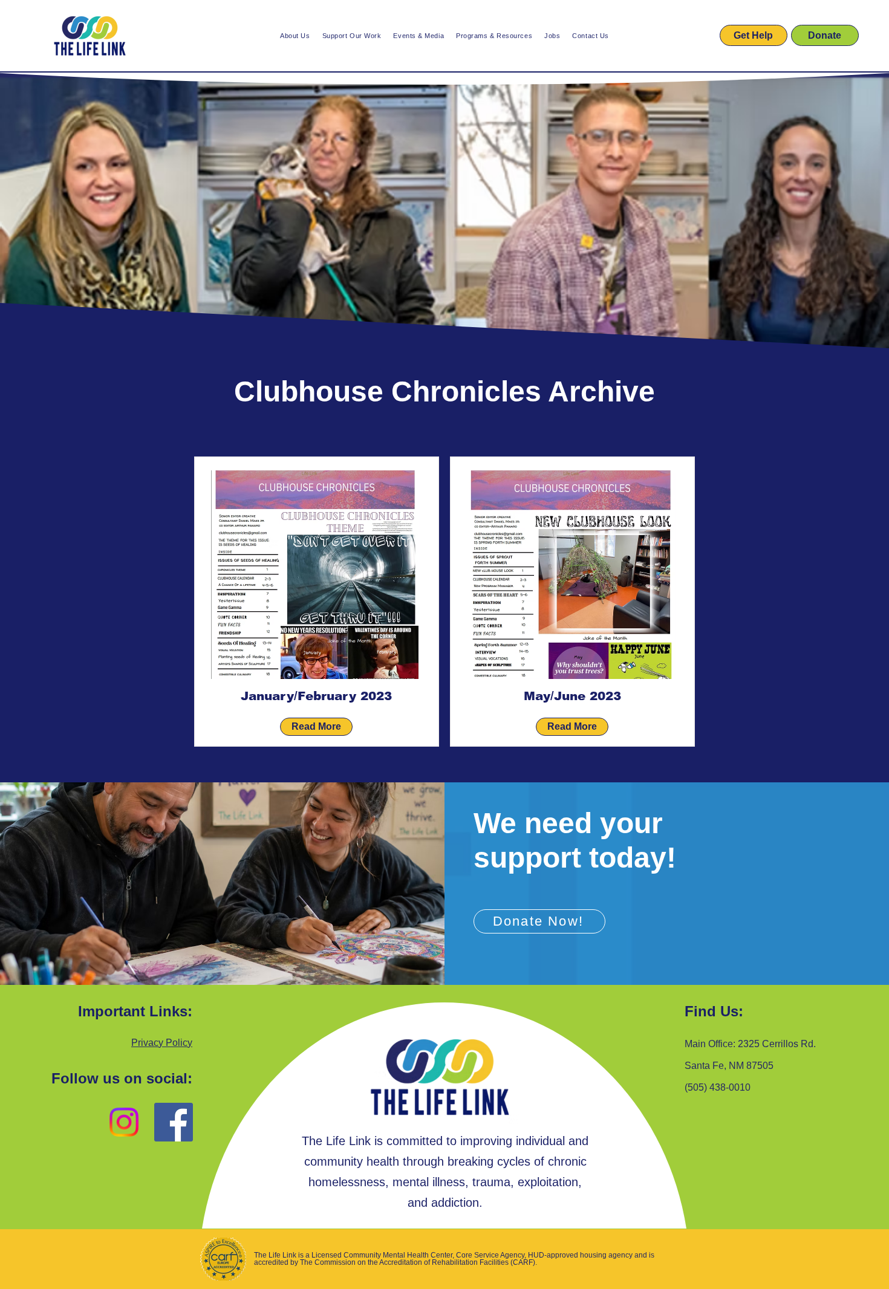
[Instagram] (124, 1122)
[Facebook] (173, 1122)
